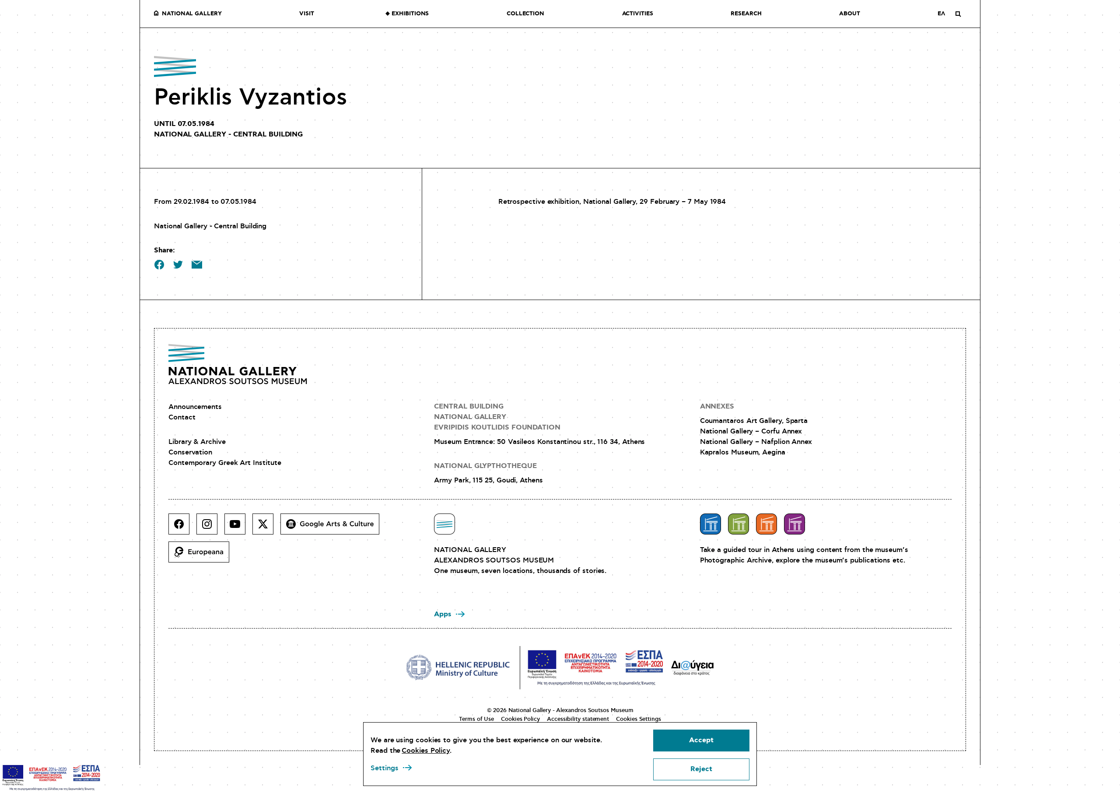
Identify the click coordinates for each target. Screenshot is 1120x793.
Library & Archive (197, 441)
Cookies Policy (520, 719)
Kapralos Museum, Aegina (742, 452)
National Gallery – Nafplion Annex (756, 441)
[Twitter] (266, 527)
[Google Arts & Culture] (333, 527)
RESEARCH (746, 13)
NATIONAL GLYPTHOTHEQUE (485, 466)
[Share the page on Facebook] (159, 265)
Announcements (195, 406)
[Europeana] (202, 555)
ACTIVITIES (637, 13)
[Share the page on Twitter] (178, 265)
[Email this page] (197, 265)
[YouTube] (238, 527)
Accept (701, 740)
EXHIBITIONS (410, 13)
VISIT (306, 13)
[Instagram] (210, 527)
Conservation (190, 452)
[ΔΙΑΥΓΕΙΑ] (692, 667)
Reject (701, 769)
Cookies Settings (638, 719)
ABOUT (849, 13)
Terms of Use (476, 719)
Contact (181, 417)
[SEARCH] (958, 14)
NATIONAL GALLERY (192, 13)
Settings (385, 768)
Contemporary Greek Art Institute (224, 462)
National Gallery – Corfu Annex (751, 431)
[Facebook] (182, 527)
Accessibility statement (578, 719)
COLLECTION (525, 13)
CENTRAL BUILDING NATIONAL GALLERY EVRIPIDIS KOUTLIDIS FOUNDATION (497, 417)
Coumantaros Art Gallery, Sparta (754, 420)
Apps (443, 614)
